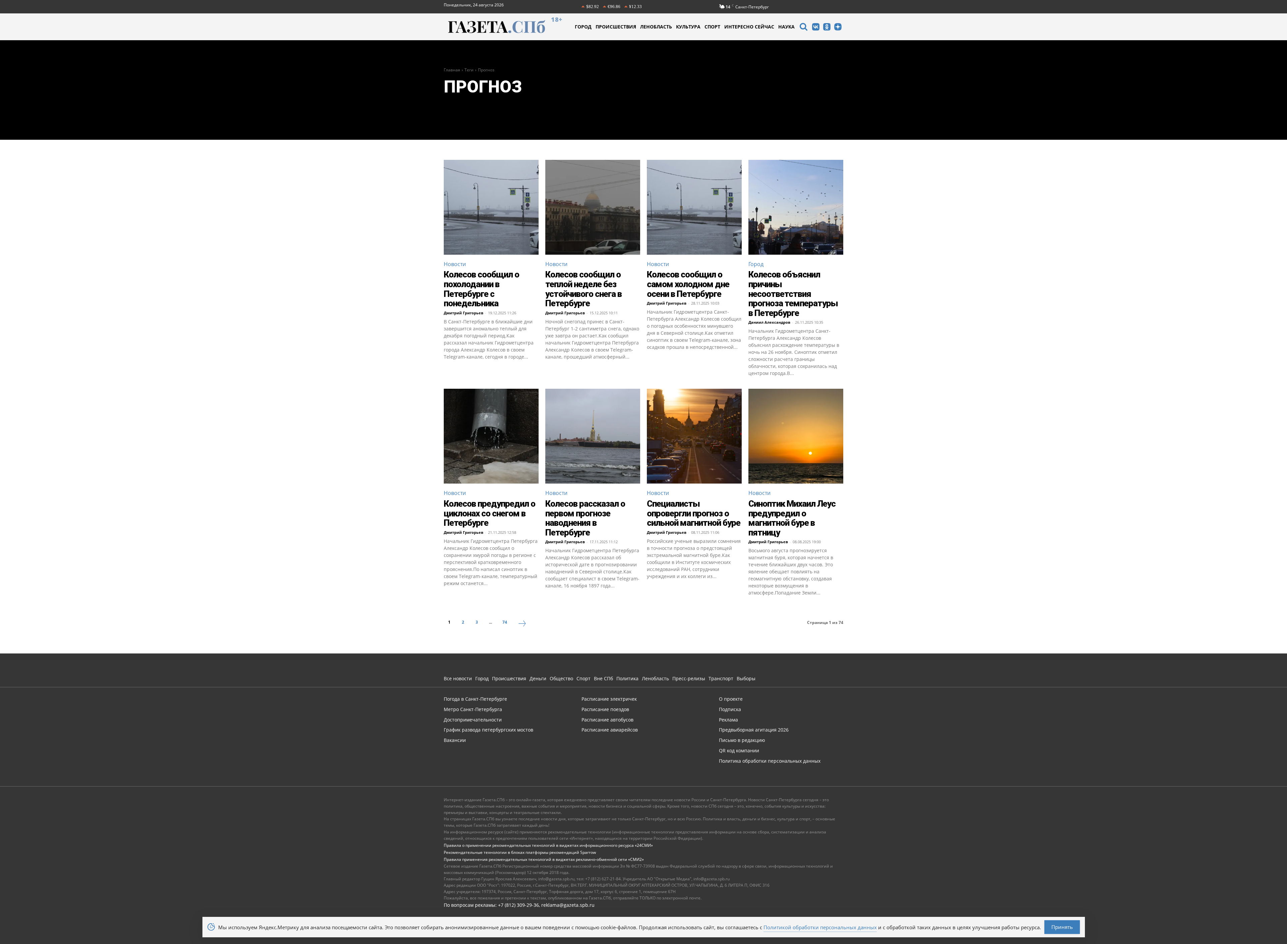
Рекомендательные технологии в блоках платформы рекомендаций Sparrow (520, 852)
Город (755, 264)
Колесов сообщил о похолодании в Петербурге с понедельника (481, 288)
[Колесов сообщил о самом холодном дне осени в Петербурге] (694, 207)
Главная (452, 70)
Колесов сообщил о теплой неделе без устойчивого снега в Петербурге (583, 288)
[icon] (803, 27)
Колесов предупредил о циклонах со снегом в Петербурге (489, 513)
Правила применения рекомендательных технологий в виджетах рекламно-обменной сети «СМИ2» (544, 859)
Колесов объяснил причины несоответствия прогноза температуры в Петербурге (793, 293)
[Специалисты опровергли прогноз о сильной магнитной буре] (694, 436)
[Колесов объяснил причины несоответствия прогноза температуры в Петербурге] (795, 207)
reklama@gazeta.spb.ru (568, 905)
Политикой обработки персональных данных (820, 927)
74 (504, 622)
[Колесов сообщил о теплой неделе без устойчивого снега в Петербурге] (592, 207)
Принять (1062, 927)
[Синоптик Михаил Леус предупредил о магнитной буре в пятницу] (795, 436)
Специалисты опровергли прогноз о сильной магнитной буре (693, 513)
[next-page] (522, 624)
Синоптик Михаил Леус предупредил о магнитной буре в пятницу (792, 518)
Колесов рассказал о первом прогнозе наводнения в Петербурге (585, 518)
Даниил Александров (769, 322)
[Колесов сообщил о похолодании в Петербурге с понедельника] (491, 207)
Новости (455, 264)
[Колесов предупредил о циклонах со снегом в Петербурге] (491, 436)
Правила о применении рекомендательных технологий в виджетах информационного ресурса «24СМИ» (548, 845)
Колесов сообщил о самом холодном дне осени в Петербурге (688, 284)
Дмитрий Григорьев (463, 312)
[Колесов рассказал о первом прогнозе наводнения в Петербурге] (592, 436)
